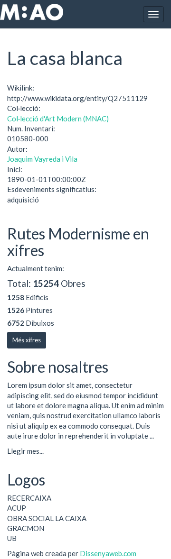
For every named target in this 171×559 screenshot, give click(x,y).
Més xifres (26, 340)
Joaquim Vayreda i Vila (42, 159)
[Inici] (31, 12)
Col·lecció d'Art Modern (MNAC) (58, 118)
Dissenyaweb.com (108, 553)
